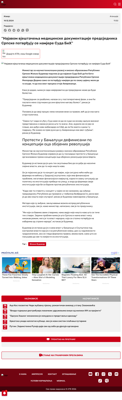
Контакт (52, 374)
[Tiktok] (100, 381)
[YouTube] (90, 374)
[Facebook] (97, 374)
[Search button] (115, 4)
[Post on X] (18, 30)
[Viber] (107, 381)
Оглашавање (69, 374)
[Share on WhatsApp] (22, 30)
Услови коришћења (41, 381)
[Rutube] (116, 374)
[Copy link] (5, 30)
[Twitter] (110, 374)
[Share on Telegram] (14, 30)
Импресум (37, 374)
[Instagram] (103, 374)
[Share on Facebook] (9, 30)
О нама (22, 374)
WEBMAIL (61, 381)
